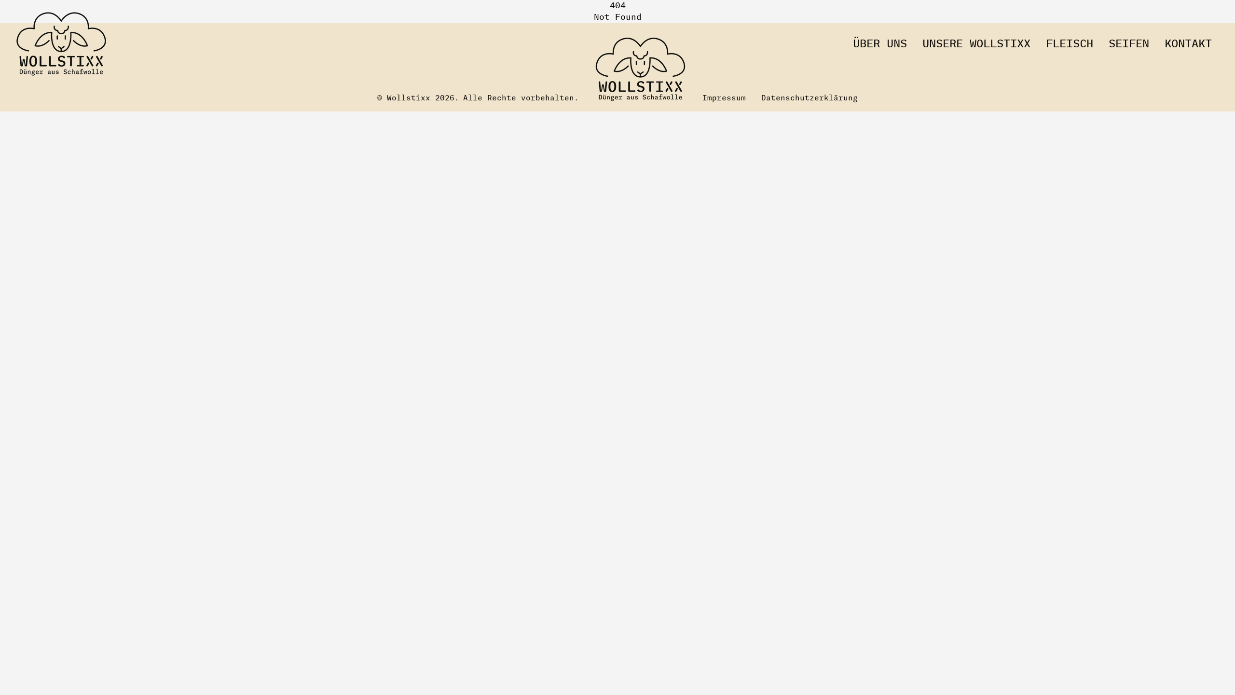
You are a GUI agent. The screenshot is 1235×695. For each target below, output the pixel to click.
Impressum (724, 98)
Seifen (1129, 44)
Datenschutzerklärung (809, 98)
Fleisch (1069, 44)
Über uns (880, 44)
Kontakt (1188, 44)
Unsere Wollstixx (976, 44)
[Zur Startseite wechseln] (61, 44)
